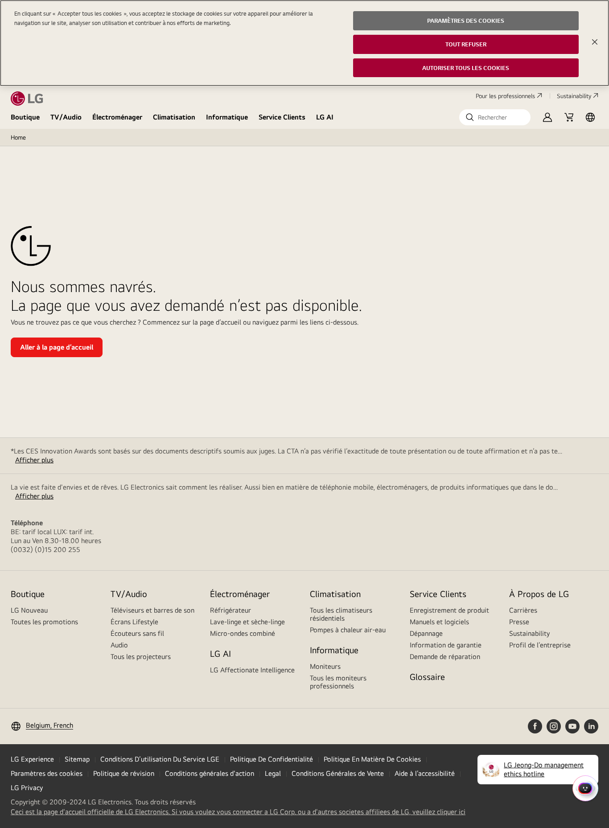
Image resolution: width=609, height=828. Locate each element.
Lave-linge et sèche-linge (247, 622)
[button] (495, 117)
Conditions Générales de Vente (338, 773)
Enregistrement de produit (449, 610)
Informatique (227, 117)
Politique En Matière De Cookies (372, 759)
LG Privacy (27, 787)
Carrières (523, 610)
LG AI (324, 117)
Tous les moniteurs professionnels (338, 682)
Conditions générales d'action (209, 773)
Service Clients (282, 117)
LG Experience (32, 759)
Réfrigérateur (230, 610)
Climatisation (174, 117)
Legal (273, 773)
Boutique (25, 117)
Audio (119, 645)
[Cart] (569, 117)
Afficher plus (34, 460)
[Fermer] (595, 42)
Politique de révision (123, 773)
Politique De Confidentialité (271, 759)
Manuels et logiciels (439, 622)
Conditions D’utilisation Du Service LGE (159, 759)
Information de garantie (445, 645)
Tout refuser (465, 44)
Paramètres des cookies (46, 773)
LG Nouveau (29, 610)
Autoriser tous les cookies (465, 68)
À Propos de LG (539, 594)
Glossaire (427, 676)
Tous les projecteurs (141, 656)
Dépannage (426, 633)
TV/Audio (66, 117)
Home (18, 137)
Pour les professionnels (505, 95)
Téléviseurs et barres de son (152, 610)
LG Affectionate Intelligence (252, 670)
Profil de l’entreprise (540, 645)
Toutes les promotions (44, 622)
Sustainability (574, 95)
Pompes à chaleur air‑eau (348, 630)
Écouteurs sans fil (137, 633)
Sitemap (77, 759)
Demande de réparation (445, 656)
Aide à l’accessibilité (425, 773)
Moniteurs (325, 666)
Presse (519, 622)
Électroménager (117, 117)
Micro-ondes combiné (242, 633)
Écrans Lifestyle (134, 622)
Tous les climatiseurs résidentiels (341, 614)
